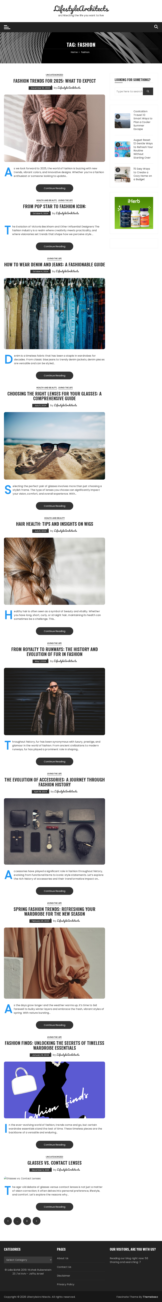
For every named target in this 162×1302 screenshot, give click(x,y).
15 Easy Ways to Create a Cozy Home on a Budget (143, 174)
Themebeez (150, 1297)
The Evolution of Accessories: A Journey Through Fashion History (54, 782)
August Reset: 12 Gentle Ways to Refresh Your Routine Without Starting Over (143, 148)
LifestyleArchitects (81, 8)
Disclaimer (63, 1275)
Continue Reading (54, 188)
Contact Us (64, 1267)
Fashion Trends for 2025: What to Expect (54, 80)
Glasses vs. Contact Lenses (55, 1162)
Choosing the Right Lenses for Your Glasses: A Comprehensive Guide (54, 396)
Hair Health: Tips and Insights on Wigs (54, 524)
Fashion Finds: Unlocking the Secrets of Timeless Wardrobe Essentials (54, 1045)
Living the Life (65, 200)
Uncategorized (54, 74)
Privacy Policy (65, 1284)
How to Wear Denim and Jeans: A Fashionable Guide (54, 264)
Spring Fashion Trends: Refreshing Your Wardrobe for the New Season (54, 911)
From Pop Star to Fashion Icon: (54, 206)
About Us (62, 1258)
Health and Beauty (46, 200)
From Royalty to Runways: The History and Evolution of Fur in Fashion (54, 651)
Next (36, 1221)
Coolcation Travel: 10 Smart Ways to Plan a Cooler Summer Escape (143, 120)
